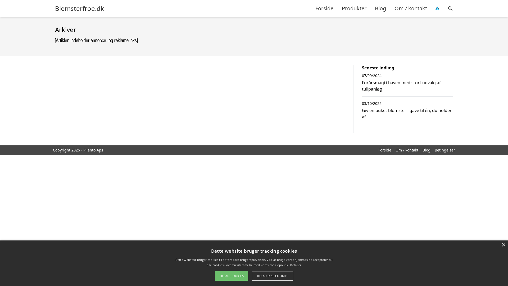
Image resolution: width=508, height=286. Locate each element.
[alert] (254, 263)
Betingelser (445, 150)
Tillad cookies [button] (231, 276)
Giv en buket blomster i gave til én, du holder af (407, 114)
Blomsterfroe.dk (79, 8)
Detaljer (295, 265)
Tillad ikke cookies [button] (272, 276)
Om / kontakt (410, 8)
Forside (324, 8)
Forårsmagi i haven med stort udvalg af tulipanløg (401, 86)
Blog (380, 8)
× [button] (503, 245)
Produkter (354, 8)
